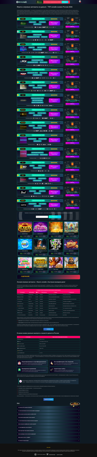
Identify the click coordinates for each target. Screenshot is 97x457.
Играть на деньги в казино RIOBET (54, 23)
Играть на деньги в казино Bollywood (54, 127)
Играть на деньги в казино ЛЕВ (54, 36)
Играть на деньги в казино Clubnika (54, 48)
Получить (72, 26)
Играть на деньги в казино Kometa (54, 154)
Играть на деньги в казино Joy (54, 100)
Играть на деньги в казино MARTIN (54, 205)
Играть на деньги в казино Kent (54, 179)
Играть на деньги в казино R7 (54, 167)
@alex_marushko (59, 454)
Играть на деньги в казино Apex (54, 61)
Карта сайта (48, 447)
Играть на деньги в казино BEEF (54, 192)
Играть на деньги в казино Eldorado (54, 114)
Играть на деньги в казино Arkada (54, 140)
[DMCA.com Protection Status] (47, 454)
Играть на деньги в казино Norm (54, 74)
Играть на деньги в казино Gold (54, 87)
